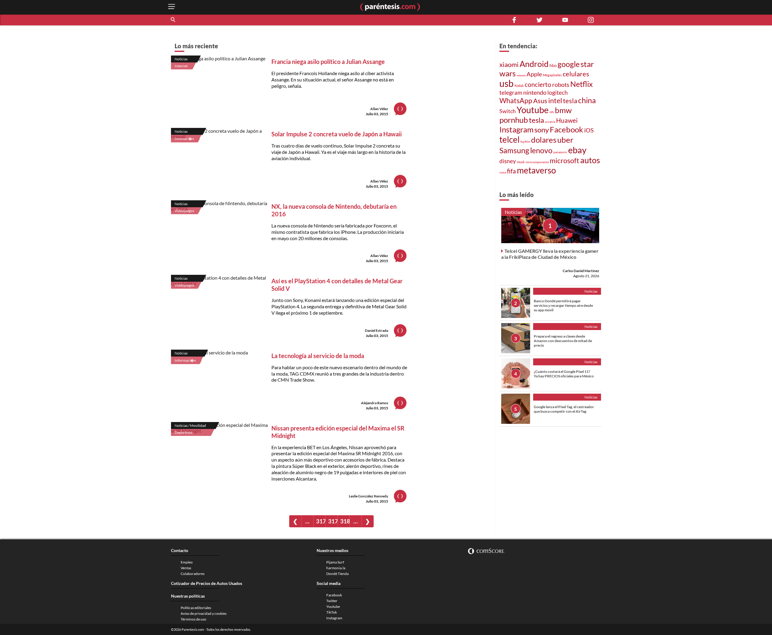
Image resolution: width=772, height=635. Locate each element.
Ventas (186, 568)
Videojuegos (184, 210)
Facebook (566, 129)
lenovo (541, 150)
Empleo (187, 562)
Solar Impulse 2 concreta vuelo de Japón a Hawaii (336, 134)
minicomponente (537, 162)
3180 (345, 521)
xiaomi (509, 64)
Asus (540, 101)
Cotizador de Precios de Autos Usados (206, 583)
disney (507, 160)
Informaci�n (185, 360)
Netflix (581, 83)
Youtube (533, 110)
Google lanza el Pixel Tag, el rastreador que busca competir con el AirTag (564, 409)
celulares (576, 74)
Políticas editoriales (196, 607)
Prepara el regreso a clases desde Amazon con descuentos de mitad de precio (563, 341)
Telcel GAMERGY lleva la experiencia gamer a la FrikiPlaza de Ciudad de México (550, 254)
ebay (577, 149)
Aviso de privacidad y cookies (203, 613)
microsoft (564, 161)
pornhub (513, 120)
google (569, 64)
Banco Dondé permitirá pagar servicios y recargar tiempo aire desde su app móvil (563, 305)
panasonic (560, 152)
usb (506, 83)
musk (521, 162)
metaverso (536, 170)
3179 (332, 521)
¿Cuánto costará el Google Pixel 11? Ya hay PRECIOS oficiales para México (564, 373)
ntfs (551, 112)
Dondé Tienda (337, 573)
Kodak (519, 85)
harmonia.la (335, 568)
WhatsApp (515, 101)
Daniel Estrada (376, 330)
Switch (507, 111)
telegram (510, 92)
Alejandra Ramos (374, 403)
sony (541, 129)
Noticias (181, 59)
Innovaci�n (184, 138)
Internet (181, 66)
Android (534, 64)
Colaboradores (192, 573)
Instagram (516, 129)
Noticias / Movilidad (190, 425)
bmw (563, 110)
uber (565, 139)
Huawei (566, 120)
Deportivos (183, 432)
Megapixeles (552, 75)
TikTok (331, 612)
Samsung (514, 150)
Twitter (331, 600)
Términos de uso (193, 619)
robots (560, 84)
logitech (557, 92)
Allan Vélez (379, 108)
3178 (320, 521)
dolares (543, 139)
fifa (511, 171)
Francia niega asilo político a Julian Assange (328, 61)
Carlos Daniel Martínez (581, 270)
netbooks (521, 75)
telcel (509, 139)
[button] (173, 20)
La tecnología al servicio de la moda (317, 355)
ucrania (550, 121)
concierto (538, 84)
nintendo (534, 92)
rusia (502, 172)
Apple (534, 74)
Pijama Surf (335, 562)
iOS (589, 130)
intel (555, 100)
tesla (570, 101)
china (587, 100)
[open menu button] (171, 7)
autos (590, 160)
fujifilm (525, 141)
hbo (553, 65)
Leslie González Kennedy (368, 496)
